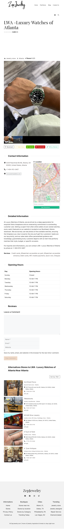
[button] (58, 15)
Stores (8, 509)
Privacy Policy (8, 512)
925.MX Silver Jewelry (32, 415)
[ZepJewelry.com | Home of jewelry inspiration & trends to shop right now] (16, 5)
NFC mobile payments (37, 256)
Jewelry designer (56, 509)
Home (36, 5)
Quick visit (49, 256)
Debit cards (24, 256)
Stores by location (24, 509)
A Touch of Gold (29, 432)
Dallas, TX (40, 509)
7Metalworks (28, 399)
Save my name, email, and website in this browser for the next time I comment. (31, 353)
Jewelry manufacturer (29, 401)
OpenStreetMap (52, 201)
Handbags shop (41, 418)
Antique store (27, 451)
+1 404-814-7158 (30, 391)
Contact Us (56, 5)
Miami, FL (40, 505)
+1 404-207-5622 (30, 408)
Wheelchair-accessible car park (32, 253)
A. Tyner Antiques (30, 448)
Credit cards (15, 253)
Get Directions (45, 207)
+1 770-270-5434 (30, 441)
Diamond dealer (56, 515)
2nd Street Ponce (30, 382)
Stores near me (24, 505)
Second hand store (29, 384)
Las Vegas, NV (40, 515)
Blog (49, 5)
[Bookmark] (5, 394)
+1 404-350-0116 (30, 424)
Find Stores (43, 5)
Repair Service (56, 512)
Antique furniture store (37, 451)
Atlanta (37, 384)
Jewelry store (27, 418)
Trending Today (24, 515)
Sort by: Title (54, 377)
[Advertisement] (32, 46)
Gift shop (34, 418)
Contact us (8, 515)
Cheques (57, 256)
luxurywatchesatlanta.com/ (14, 173)
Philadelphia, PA (40, 512)
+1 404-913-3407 (12, 169)
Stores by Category (24, 512)
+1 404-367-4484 (30, 457)
